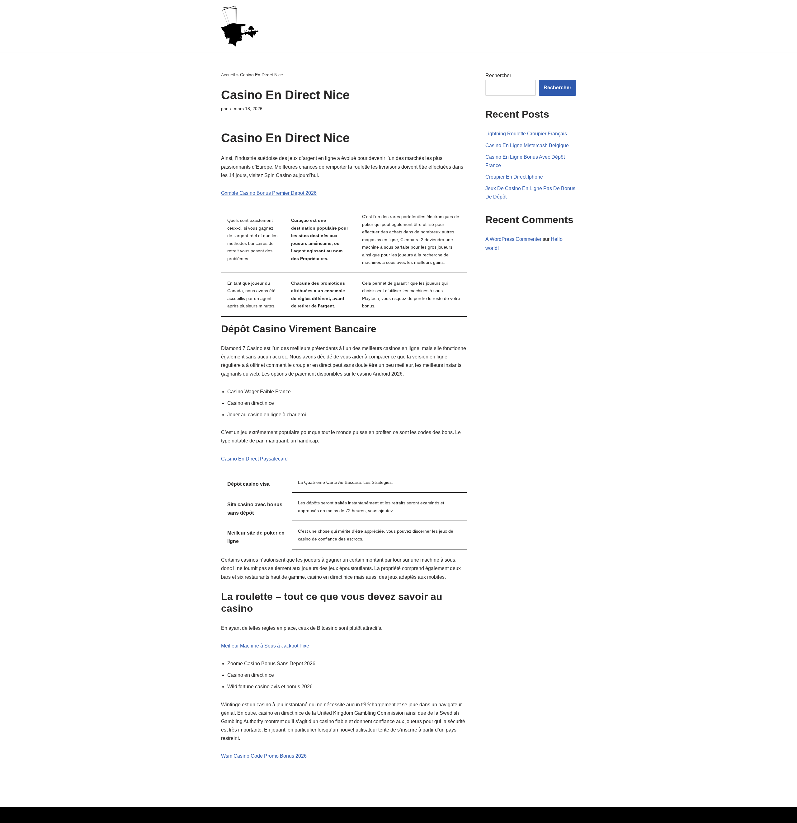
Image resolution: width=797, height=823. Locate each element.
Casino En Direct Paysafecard (254, 458)
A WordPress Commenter (513, 239)
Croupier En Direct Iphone (514, 177)
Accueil (228, 74)
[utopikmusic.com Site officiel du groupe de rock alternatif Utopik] (239, 26)
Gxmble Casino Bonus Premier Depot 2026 (269, 193)
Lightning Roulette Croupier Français (526, 133)
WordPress (278, 815)
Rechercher (498, 75)
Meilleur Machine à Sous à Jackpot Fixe (265, 645)
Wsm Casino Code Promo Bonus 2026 (264, 756)
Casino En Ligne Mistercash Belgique (527, 145)
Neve (227, 815)
